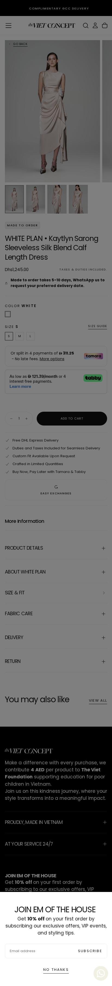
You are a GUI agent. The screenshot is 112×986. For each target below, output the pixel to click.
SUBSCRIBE (90, 950)
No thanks (56, 969)
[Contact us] (100, 973)
